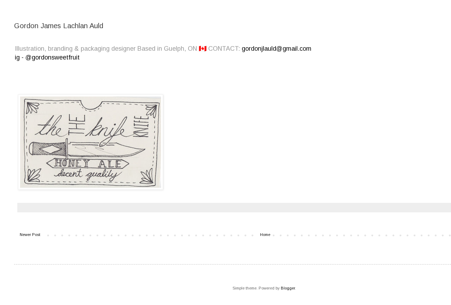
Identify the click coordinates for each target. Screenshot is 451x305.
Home (265, 234)
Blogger (288, 288)
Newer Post (30, 234)
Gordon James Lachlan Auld (58, 26)
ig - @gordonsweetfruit (47, 57)
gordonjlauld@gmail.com (276, 48)
